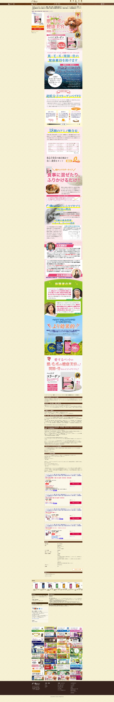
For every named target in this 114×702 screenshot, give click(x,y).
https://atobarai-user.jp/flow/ (35, 618)
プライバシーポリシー (73, 691)
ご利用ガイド (72, 686)
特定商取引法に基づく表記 (74, 688)
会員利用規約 (72, 692)
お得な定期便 (59, 688)
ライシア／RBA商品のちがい (62, 690)
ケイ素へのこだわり (60, 687)
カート (46, 687)
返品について (72, 520)
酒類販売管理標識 (72, 690)
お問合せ (71, 687)
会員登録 (46, 686)
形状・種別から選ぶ (60, 686)
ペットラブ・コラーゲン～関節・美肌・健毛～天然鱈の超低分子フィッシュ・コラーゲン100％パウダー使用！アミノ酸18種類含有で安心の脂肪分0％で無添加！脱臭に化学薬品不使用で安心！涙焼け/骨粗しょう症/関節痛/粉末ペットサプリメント (56, 8)
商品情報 (37, 26)
